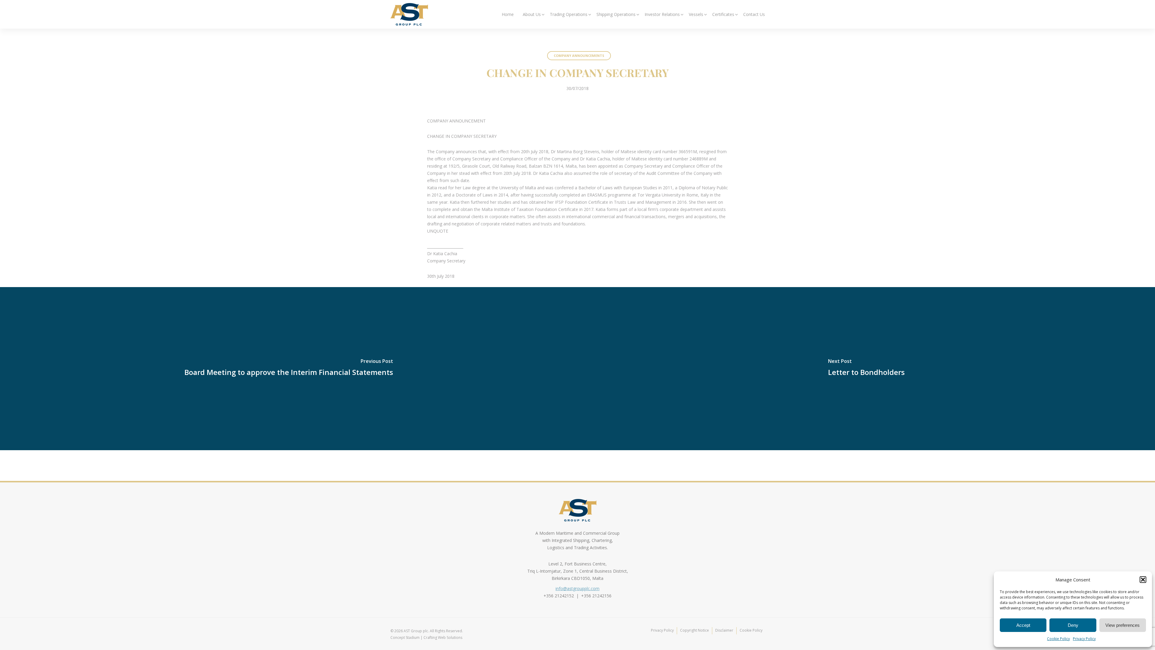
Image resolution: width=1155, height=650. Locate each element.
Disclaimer (724, 630)
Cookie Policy (1058, 638)
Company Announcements (579, 55)
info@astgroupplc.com (577, 588)
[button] (1143, 580)
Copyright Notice (694, 630)
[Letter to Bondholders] (866, 368)
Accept (1023, 625)
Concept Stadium (405, 637)
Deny (1073, 625)
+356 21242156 (596, 596)
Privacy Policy (1084, 638)
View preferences (1122, 625)
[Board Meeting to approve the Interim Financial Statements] (289, 368)
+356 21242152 (559, 596)
